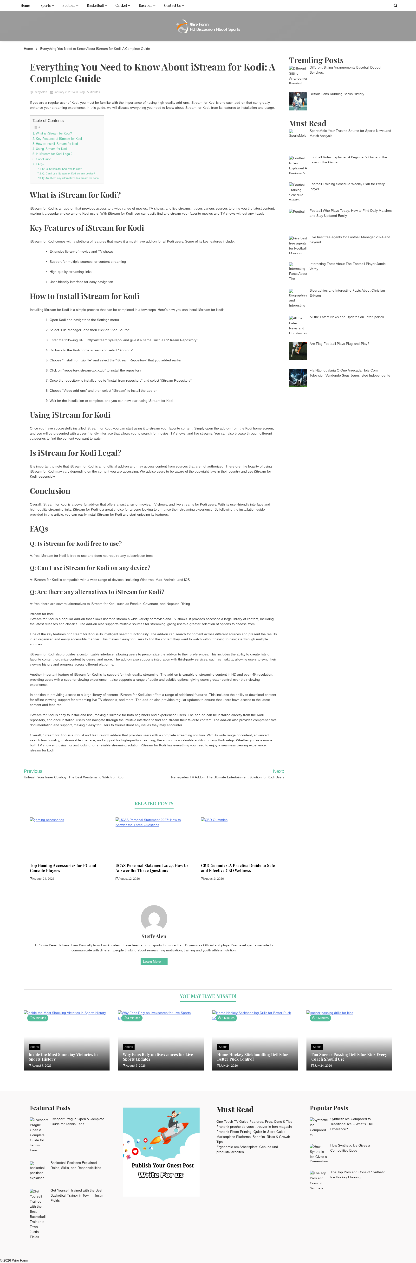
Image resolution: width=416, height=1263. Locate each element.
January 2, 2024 (64, 92)
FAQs (40, 164)
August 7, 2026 (41, 1065)
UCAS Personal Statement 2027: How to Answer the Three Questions (152, 868)
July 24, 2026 (229, 1065)
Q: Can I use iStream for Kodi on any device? (68, 173)
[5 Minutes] (67, 1013)
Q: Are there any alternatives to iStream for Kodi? (70, 178)
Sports (45, 5)
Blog (82, 92)
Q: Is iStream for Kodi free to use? (62, 168)
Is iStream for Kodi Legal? (54, 154)
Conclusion (43, 159)
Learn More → (154, 961)
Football (68, 5)
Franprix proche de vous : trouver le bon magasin (254, 1126)
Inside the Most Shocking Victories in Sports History (63, 1057)
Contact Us (172, 5)
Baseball (145, 5)
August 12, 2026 (129, 878)
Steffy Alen (40, 92)
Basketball (95, 5)
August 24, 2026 (43, 878)
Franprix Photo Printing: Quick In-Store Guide (251, 1132)
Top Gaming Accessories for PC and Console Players (63, 868)
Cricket (121, 5)
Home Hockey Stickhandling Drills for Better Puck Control (252, 1057)
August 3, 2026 (214, 878)
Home (25, 5)
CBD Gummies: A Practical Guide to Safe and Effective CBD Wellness (238, 868)
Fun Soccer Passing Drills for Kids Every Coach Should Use (349, 1057)
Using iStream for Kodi (51, 149)
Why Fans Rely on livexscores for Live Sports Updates (158, 1057)
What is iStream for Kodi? (54, 133)
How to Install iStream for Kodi (57, 144)
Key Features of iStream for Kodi (59, 139)
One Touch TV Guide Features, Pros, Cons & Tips (254, 1121)
